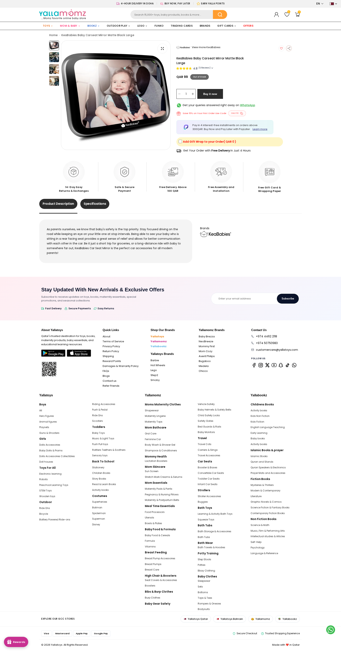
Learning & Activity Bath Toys (215, 513)
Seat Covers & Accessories (161, 580)
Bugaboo (205, 361)
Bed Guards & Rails (209, 426)
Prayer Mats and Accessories (268, 473)
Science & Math (260, 525)
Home (53, 35)
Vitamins (150, 546)
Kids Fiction (257, 421)
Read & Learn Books (104, 484)
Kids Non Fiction (260, 416)
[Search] (220, 14)
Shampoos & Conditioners (161, 450)
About (106, 336)
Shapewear (152, 410)
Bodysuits (204, 609)
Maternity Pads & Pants (158, 488)
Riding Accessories (103, 404)
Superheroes (99, 501)
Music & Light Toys (103, 438)
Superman (98, 518)
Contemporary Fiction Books (268, 513)
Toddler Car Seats (209, 478)
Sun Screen (151, 471)
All (40, 410)
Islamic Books (259, 456)
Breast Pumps (153, 564)
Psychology (258, 547)
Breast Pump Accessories (160, 558)
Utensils (149, 517)
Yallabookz (159, 346)
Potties (201, 565)
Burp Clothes (152, 597)
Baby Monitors (206, 432)
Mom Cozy (205, 351)
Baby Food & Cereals (157, 535)
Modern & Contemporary (265, 490)
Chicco (203, 371)
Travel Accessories (209, 455)
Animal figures (48, 421)
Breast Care (152, 569)
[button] (320, 3)
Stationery (98, 467)
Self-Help (256, 542)
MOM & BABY (68, 26)
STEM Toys (45, 490)
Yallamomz (159, 341)
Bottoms (203, 592)
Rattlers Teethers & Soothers (109, 450)
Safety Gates (205, 421)
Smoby (155, 380)
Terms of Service (113, 341)
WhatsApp (247, 105)
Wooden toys (47, 496)
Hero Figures (46, 416)
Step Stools (204, 559)
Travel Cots (204, 444)
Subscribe (288, 298)
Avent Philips (207, 356)
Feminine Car (153, 439)
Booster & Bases (207, 467)
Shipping (108, 356)
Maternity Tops (153, 421)
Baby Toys (98, 433)
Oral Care (150, 433)
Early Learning (259, 433)
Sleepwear (204, 581)
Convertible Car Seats (211, 473)
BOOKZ (92, 26)
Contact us (109, 381)
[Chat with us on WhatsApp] (330, 629)
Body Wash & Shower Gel (160, 444)
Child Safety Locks (209, 415)
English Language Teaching (268, 427)
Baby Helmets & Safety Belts (214, 409)
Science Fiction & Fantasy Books (270, 507)
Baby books (258, 438)
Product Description (58, 203)
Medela (204, 366)
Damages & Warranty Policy (121, 366)
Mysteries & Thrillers (262, 485)
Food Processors (155, 512)
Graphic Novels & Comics (266, 501)
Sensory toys (100, 455)
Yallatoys (157, 336)
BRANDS (205, 26)
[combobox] (178, 14)
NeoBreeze (206, 341)
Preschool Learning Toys (53, 485)
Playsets (44, 427)
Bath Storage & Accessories (214, 531)
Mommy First (207, 346)
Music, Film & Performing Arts (268, 530)
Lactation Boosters (156, 461)
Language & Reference (264, 553)
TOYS (46, 26)
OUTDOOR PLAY (117, 26)
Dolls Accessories (49, 444)
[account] (276, 14)
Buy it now (210, 93)
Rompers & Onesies (209, 603)
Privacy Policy (111, 346)
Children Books (101, 473)
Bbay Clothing (206, 570)
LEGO (140, 26)
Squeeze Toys (206, 519)
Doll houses (46, 461)
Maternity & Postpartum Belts (162, 500)
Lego (154, 370)
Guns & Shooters (49, 433)
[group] (115, 95)
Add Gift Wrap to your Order (209, 142)
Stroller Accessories (209, 496)
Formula (150, 540)
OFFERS (248, 26)
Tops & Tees (205, 598)
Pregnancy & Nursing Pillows (162, 494)
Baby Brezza (207, 336)
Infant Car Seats (207, 484)
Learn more (260, 129)
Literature (256, 496)
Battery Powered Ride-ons (54, 519)
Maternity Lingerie (155, 416)
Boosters (150, 585)
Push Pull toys (100, 444)
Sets (200, 586)
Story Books (99, 478)
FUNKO (159, 26)
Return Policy (111, 351)
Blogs (106, 376)
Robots (43, 479)
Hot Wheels (158, 365)
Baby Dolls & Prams (51, 450)
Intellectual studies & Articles (268, 536)
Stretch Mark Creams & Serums (163, 477)
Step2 (154, 375)
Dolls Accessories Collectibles (57, 456)
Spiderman (99, 513)
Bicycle (43, 513)
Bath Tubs (204, 537)
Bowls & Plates (153, 523)
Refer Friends (111, 386)
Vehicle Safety (206, 404)
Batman (97, 507)
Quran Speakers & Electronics (268, 467)
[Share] (289, 48)
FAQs (106, 371)
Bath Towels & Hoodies (211, 547)
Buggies (203, 501)
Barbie (155, 360)
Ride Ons (44, 508)
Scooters (97, 421)
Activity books (100, 490)
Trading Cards (181, 26)
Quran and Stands (262, 461)
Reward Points (112, 361)
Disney (96, 524)
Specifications (95, 203)
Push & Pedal (100, 409)
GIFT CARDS (225, 26)
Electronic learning (50, 473)
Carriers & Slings (208, 450)
